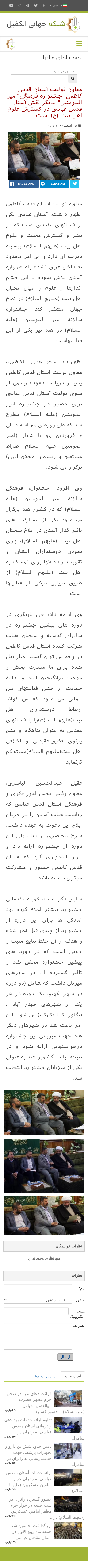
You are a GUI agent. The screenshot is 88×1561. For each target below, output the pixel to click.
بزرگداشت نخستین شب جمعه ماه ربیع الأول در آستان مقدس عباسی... (30, 1531)
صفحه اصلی (68, 57)
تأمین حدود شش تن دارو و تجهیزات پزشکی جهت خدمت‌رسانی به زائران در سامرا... (44, 1455)
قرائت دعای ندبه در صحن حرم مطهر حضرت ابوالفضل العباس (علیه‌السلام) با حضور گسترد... (45, 1402)
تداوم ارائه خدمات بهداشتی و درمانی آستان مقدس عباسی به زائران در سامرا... (44, 1428)
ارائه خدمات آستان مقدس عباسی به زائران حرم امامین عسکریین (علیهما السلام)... (45, 1481)
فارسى (57, 5)
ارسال (65, 1357)
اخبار (45, 57)
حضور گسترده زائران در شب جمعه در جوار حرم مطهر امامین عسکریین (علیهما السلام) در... (46, 1508)
